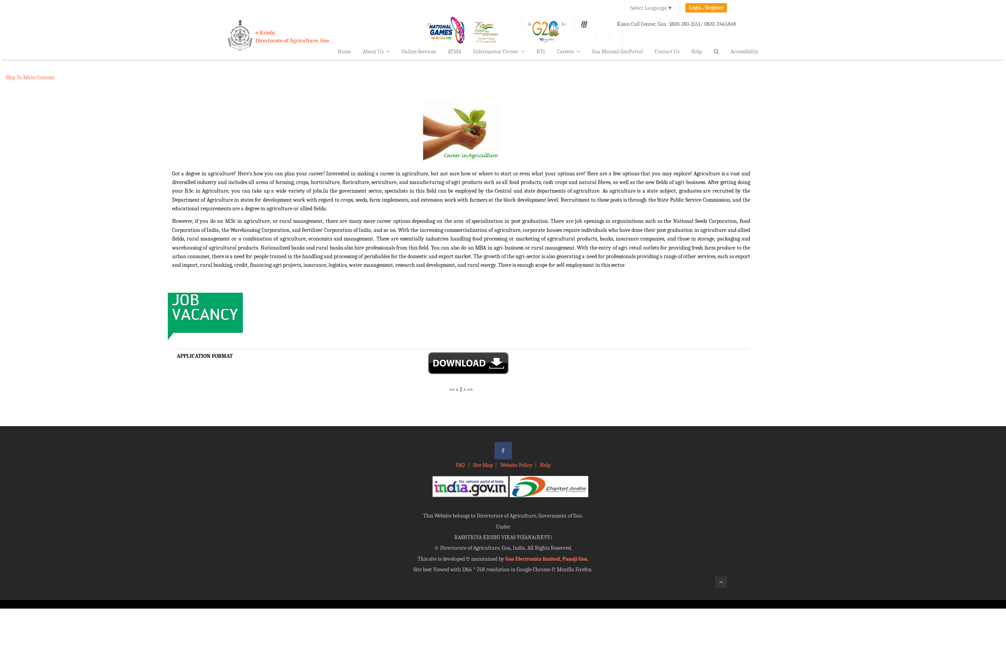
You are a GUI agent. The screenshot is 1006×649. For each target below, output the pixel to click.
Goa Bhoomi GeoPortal (617, 51)
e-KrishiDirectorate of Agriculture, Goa (292, 36)
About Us (373, 51)
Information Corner (495, 51)
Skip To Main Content (30, 77)
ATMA (454, 51)
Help (696, 51)
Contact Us (667, 51)
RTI (540, 51)
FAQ (461, 465)
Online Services (419, 51)
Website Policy (516, 465)
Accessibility (744, 51)
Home (344, 51)
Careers (565, 51)
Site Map (483, 465)
